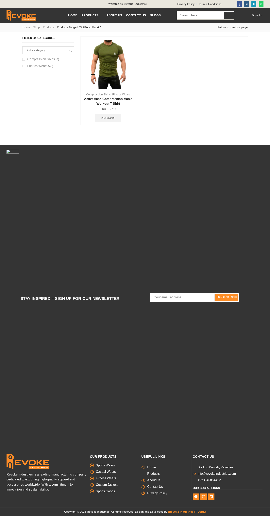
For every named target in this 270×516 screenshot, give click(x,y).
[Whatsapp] (261, 4)
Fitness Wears (121, 94)
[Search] (229, 15)
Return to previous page (232, 27)
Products (48, 27)
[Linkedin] (253, 4)
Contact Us (203, 456)
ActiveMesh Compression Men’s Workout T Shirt (108, 101)
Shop (36, 27)
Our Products (103, 456)
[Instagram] (246, 4)
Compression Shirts (98, 94)
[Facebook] (239, 4)
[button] (254, 15)
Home (26, 27)
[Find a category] (70, 50)
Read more (108, 118)
